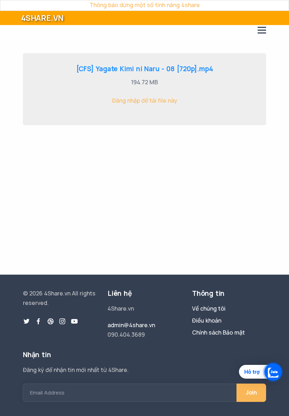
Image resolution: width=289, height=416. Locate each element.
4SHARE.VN (42, 18)
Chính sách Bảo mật (218, 332)
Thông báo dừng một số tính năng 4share (145, 5)
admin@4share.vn (131, 325)
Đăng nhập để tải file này (144, 100)
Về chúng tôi (209, 308)
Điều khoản (206, 320)
